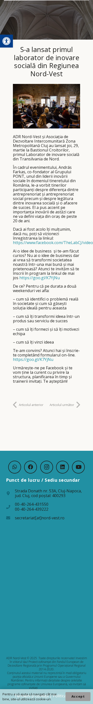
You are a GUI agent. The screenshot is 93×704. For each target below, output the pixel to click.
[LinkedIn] (62, 467)
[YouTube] (78, 467)
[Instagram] (46, 467)
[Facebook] (30, 467)
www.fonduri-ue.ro (50, 688)
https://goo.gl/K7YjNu (39, 277)
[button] (6, 41)
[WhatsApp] (14, 467)
